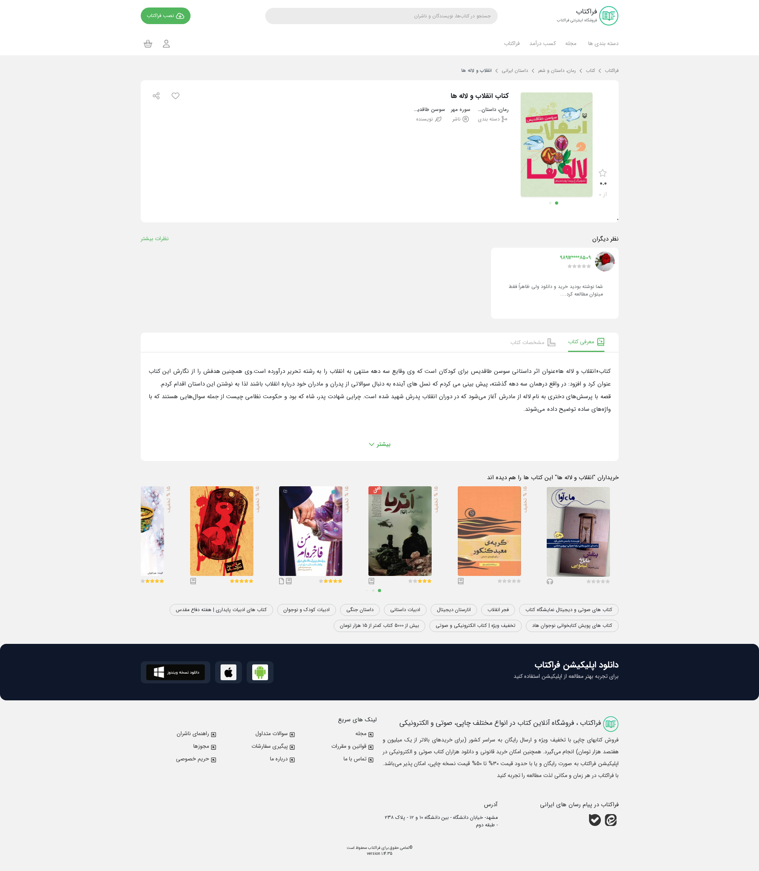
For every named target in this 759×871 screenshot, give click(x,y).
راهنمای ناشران (193, 733)
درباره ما (279, 758)
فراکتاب (373, 848)
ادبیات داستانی (405, 610)
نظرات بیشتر (155, 238)
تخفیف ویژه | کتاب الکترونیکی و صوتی (475, 626)
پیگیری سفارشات (269, 746)
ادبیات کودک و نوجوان (306, 610)
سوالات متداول (271, 733)
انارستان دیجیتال (454, 610)
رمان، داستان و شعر (493, 110)
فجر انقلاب (498, 610)
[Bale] (595, 820)
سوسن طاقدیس (429, 110)
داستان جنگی (360, 610)
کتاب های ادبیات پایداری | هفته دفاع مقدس (221, 610)
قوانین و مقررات (348, 746)
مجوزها (201, 746)
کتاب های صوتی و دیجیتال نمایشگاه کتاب (568, 610)
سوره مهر (460, 110)
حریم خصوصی (192, 758)
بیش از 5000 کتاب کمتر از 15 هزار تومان (379, 626)
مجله (360, 733)
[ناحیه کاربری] (166, 43)
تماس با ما (355, 758)
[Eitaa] (611, 820)
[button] (602, 43)
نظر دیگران (605, 239)
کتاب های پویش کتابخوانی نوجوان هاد (572, 626)
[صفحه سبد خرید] (148, 43)
